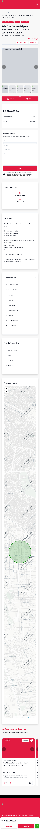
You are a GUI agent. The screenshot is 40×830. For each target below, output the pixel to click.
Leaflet (17, 717)
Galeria (12, 99)
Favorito (34, 42)
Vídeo (30, 99)
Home (3, 13)
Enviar (20, 169)
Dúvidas (9, 826)
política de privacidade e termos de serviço (18, 176)
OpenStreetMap (25, 717)
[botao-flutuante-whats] (37, 826)
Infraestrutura (10, 278)
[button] (4, 67)
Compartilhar (23, 42)
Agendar (26, 826)
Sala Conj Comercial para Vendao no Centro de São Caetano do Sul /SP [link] (18, 16)
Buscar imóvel (12, 13)
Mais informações (11, 343)
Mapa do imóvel (10, 383)
